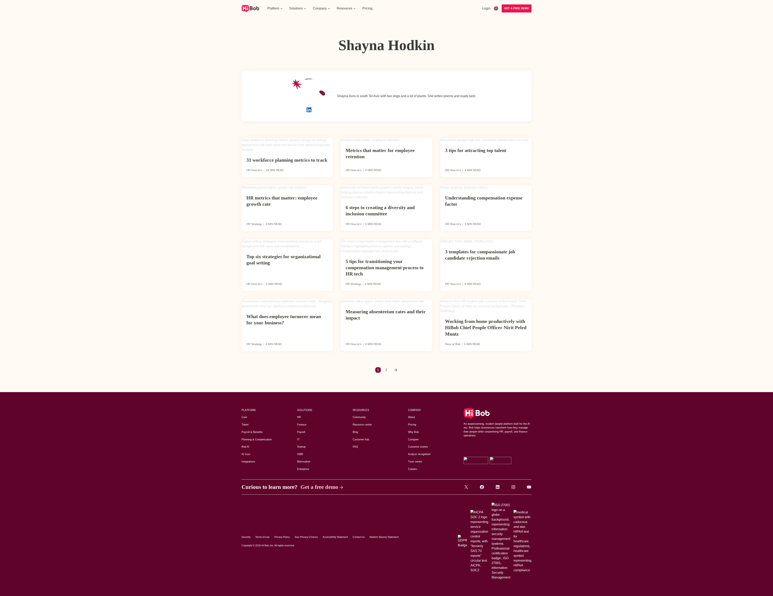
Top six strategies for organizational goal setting (283, 259)
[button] (275, 8)
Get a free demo (319, 487)
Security (246, 537)
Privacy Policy (282, 537)
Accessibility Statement (335, 537)
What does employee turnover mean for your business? (283, 319)
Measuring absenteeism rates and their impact (386, 315)
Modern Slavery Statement (384, 537)
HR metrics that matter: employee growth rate (281, 201)
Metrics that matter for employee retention (380, 153)
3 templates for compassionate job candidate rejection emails (480, 255)
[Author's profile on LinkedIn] (309, 109)
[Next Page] (396, 370)
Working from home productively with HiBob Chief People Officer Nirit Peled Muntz (485, 327)
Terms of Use (262, 537)
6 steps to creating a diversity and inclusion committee (380, 210)
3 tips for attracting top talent (475, 150)
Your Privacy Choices (306, 537)
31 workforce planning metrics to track (286, 160)
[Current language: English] (496, 8)
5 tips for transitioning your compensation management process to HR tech (385, 267)
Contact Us (359, 537)
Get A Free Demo (516, 8)
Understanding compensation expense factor (484, 201)
